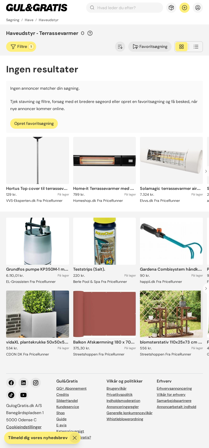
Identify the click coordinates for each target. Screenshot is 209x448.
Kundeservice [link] (67, 406)
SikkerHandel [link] (67, 400)
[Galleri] (181, 46)
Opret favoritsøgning (34, 123)
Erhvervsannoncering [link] (174, 388)
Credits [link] (62, 394)
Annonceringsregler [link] (123, 406)
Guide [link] (61, 419)
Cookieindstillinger (24, 427)
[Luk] (75, 438)
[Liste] (196, 46)
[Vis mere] (120, 47)
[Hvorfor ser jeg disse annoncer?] (90, 33)
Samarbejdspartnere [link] (174, 400)
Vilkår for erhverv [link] (171, 394)
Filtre (24, 46)
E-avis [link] (61, 425)
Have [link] (29, 20)
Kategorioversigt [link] (70, 431)
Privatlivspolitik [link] (120, 394)
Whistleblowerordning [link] (125, 419)
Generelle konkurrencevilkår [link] (129, 413)
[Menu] (198, 8)
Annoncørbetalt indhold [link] (176, 406)
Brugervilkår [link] (116, 388)
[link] (36, 7)
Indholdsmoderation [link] (123, 400)
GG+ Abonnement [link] (71, 388)
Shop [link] (60, 413)
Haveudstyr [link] (49, 20)
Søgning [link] (12, 20)
